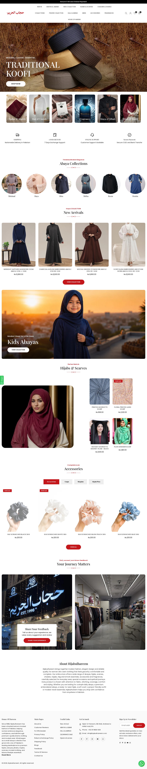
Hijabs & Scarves (86, 7)
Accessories (95, 13)
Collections (40, 13)
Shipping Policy (40, 741)
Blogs (36, 745)
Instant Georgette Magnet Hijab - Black (100, 448)
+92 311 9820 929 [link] (73, 2)
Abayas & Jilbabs (52, 7)
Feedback (38, 749)
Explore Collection (73, 82)
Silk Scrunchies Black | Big (18, 534)
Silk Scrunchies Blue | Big (128, 534)
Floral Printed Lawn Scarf (122, 408)
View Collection (73, 282)
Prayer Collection (56, 13)
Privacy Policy (39, 734)
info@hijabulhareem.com (97, 733)
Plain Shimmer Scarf (122, 447)
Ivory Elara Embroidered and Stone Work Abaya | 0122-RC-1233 (128, 270)
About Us (37, 724)
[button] (140, 57)
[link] (17, 138)
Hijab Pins (96, 482)
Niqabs (80, 482)
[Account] (130, 13)
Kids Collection (70, 7)
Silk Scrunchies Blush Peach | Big (92, 534)
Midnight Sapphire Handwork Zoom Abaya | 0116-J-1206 (19, 270)
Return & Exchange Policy (43, 738)
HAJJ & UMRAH (65, 731)
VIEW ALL (73, 547)
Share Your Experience (37, 640)
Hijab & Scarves (66, 738)
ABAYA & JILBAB (66, 727)
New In (39, 7)
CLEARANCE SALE (66, 734)
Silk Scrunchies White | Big (55, 534)
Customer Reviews (41, 727)
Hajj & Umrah (73, 13)
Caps (67, 482)
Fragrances (109, 13)
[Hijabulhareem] (15, 13)
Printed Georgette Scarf (99, 408)
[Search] (126, 13)
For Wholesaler (40, 731)
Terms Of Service (40, 752)
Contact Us (38, 756)
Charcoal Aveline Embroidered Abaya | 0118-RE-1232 (55, 270)
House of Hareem (74, 19)
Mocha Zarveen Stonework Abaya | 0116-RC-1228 (92, 270)
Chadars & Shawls (104, 7)
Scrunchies (51, 482)
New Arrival (64, 724)
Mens (84, 13)
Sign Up (139, 725)
